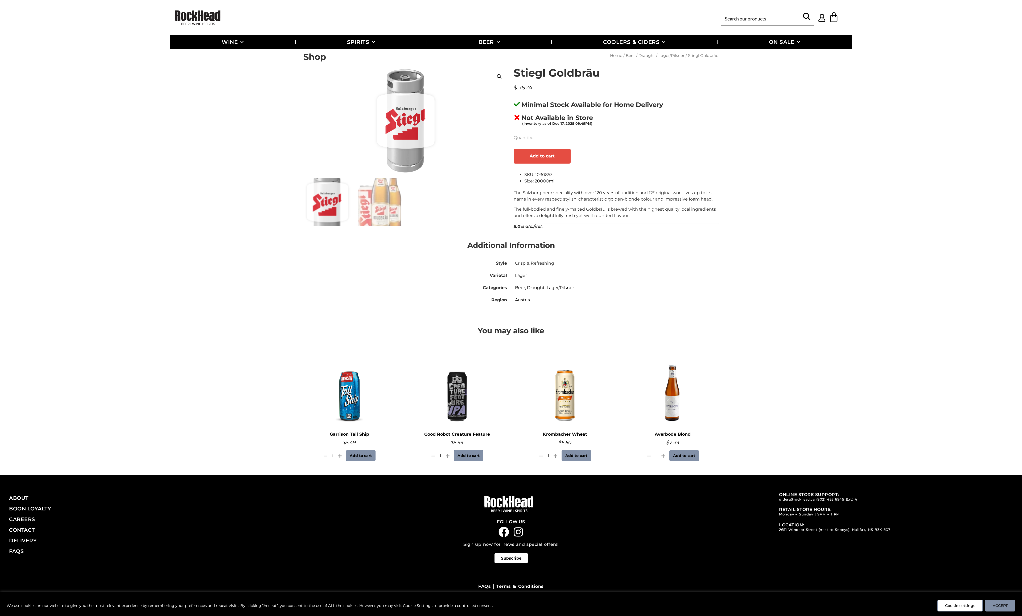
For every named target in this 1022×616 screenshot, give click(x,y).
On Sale (781, 42)
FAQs (16, 551)
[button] (499, 76)
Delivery (23, 540)
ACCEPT (1000, 605)
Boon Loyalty (30, 508)
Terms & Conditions (519, 586)
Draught (646, 55)
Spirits (358, 42)
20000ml (544, 181)
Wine (230, 42)
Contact (22, 530)
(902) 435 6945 (830, 499)
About (18, 498)
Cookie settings (960, 605)
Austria (522, 299)
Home (616, 55)
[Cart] (834, 17)
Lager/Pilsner (671, 55)
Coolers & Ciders (631, 42)
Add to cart (542, 156)
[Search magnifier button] (807, 18)
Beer (486, 42)
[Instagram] (518, 532)
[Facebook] (503, 532)
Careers (22, 519)
